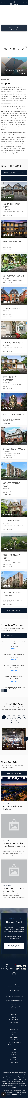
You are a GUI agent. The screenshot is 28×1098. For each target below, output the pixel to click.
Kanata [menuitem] (14, 1052)
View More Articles (14, 773)
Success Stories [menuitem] (14, 1019)
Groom (11, 722)
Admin (23, 1090)
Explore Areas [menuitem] (14, 1062)
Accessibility (10, 1092)
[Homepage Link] (14, 2)
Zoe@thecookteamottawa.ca (14, 1000)
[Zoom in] (26, 45)
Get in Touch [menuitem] (14, 1022)
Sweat (24, 717)
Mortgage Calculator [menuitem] (14, 1044)
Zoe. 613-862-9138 (14, 990)
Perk (19, 717)
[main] (14, 482)
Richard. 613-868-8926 (14, 986)
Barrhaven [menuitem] (14, 1057)
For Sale (7, 178)
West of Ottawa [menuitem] (14, 1060)
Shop (14, 717)
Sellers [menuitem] (14, 1034)
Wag (17, 722)
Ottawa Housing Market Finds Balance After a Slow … (14, 846)
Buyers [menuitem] (14, 1032)
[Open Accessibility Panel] (3, 1094)
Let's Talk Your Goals (14, 946)
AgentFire (19, 1094)
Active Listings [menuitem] (14, 1037)
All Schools (8, 635)
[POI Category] (6, 49)
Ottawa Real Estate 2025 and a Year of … (13, 889)
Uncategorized (7, 803)
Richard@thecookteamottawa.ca (14, 996)
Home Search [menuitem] (14, 1039)
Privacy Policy (17, 1090)
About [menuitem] (14, 1017)
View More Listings (14, 610)
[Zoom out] (26, 47)
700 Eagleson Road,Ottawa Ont (14, 1007)
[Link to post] (14, 789)
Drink (9, 717)
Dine (4, 717)
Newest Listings (10, 172)
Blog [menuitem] (14, 1024)
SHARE (23, 729)
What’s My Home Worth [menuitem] (14, 1042)
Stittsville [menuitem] (14, 1054)
